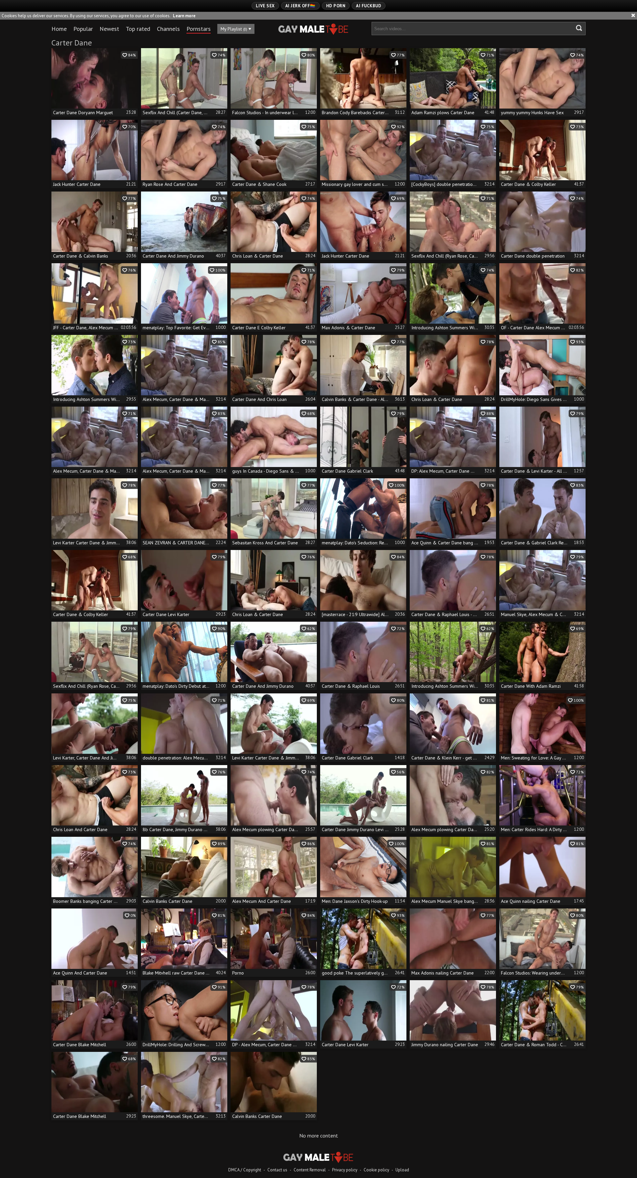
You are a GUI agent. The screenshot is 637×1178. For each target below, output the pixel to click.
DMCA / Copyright (244, 1170)
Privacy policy (344, 1170)
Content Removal (310, 1170)
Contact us (277, 1170)
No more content (318, 1135)
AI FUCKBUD (368, 6)
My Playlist (234, 29)
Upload (402, 1170)
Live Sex (265, 6)
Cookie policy (376, 1170)
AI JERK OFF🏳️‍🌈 (300, 6)
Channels (168, 29)
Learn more (184, 16)
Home (59, 29)
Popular (83, 29)
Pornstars (198, 29)
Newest (109, 29)
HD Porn (336, 6)
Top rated (138, 29)
